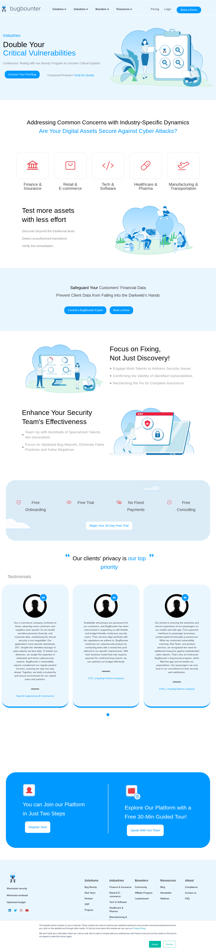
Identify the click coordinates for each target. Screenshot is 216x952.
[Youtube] (27, 910)
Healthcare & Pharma (145, 186)
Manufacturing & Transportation (183, 186)
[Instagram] (21, 910)
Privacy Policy (139, 928)
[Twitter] (15, 910)
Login (167, 9)
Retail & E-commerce (70, 186)
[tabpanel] (108, 646)
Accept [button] (155, 944)
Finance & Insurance (33, 186)
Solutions (58, 9)
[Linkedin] (9, 910)
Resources (122, 9)
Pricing (155, 9)
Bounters (101, 9)
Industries (79, 9)
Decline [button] (169, 944)
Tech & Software (108, 186)
